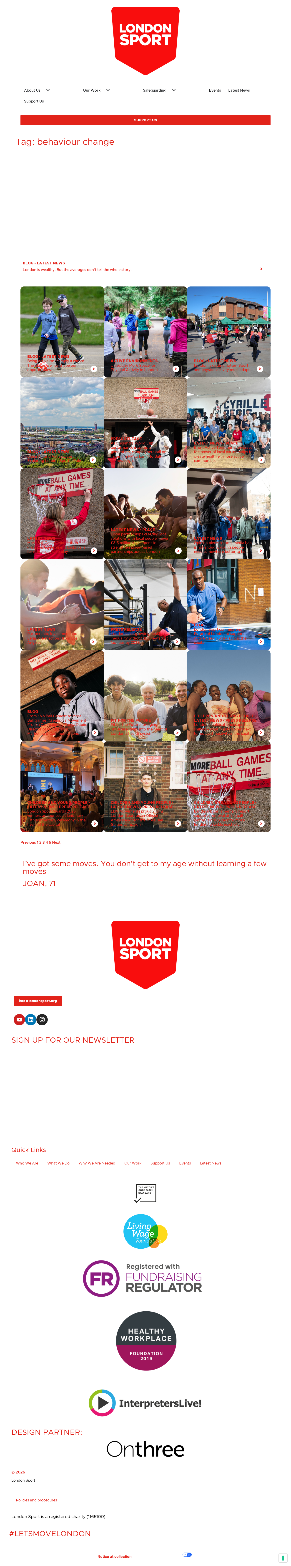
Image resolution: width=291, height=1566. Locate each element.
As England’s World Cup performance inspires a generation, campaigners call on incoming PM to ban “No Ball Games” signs (138, 452)
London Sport (23, 1480)
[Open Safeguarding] (185, 89)
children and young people (224, 716)
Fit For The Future (131, 720)
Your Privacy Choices (160, 1554)
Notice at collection (115, 1556)
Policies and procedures (36, 1500)
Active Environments (134, 361)
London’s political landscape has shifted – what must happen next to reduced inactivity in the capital (223, 729)
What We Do (58, 1163)
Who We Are (27, 1163)
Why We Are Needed (97, 1163)
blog (28, 263)
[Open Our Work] (119, 89)
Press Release (126, 439)
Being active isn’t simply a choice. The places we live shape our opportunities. (56, 365)
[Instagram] (42, 1019)
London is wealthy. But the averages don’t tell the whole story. (77, 270)
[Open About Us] (59, 89)
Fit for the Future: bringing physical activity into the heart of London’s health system (139, 729)
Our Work (132, 1163)
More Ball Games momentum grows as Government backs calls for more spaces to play (56, 547)
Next (56, 842)
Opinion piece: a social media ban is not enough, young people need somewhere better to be (223, 547)
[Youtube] (19, 1019)
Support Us (160, 1163)
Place (232, 443)
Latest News (51, 263)
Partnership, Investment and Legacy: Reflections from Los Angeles (52, 638)
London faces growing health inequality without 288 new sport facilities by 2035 (139, 638)
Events (185, 1163)
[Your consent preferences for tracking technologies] (283, 1558)
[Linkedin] (30, 1019)
